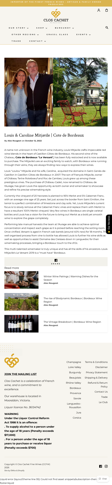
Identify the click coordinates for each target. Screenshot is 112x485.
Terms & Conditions (96, 362)
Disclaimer (101, 367)
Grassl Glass (58, 34)
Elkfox (13, 470)
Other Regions (24, 34)
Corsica (77, 417)
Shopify (21, 470)
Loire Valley (74, 367)
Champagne (73, 362)
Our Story (18, 28)
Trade (16, 41)
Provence (75, 393)
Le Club (103, 402)
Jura (78, 412)
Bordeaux (75, 388)
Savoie (77, 398)
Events (82, 34)
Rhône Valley (73, 382)
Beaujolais (75, 377)
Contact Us (101, 391)
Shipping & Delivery (96, 377)
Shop (41, 28)
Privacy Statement (97, 372)
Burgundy (63, 28)
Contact (36, 41)
